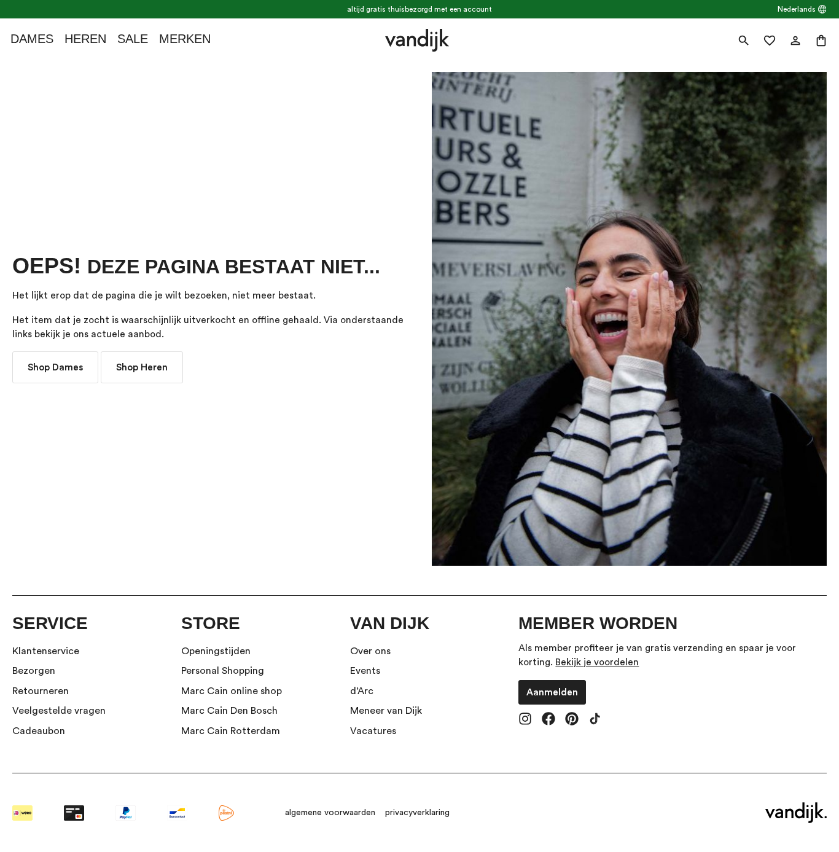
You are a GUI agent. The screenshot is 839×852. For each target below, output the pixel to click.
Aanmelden (552, 692)
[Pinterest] (572, 720)
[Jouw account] (795, 40)
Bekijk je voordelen (597, 662)
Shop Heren (142, 367)
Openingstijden (216, 651)
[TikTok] (595, 720)
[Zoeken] (744, 40)
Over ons (370, 651)
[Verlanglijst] (769, 40)
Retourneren (40, 691)
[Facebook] (548, 720)
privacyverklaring (417, 812)
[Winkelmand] (821, 40)
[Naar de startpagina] (417, 40)
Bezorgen (33, 671)
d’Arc (361, 691)
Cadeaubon (38, 731)
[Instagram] (525, 720)
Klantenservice (45, 651)
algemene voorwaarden (330, 812)
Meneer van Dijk (386, 711)
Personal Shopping (222, 671)
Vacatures (373, 731)
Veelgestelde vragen (59, 711)
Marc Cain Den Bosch (229, 711)
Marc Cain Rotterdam (230, 731)
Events (365, 671)
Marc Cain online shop (231, 691)
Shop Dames (55, 367)
